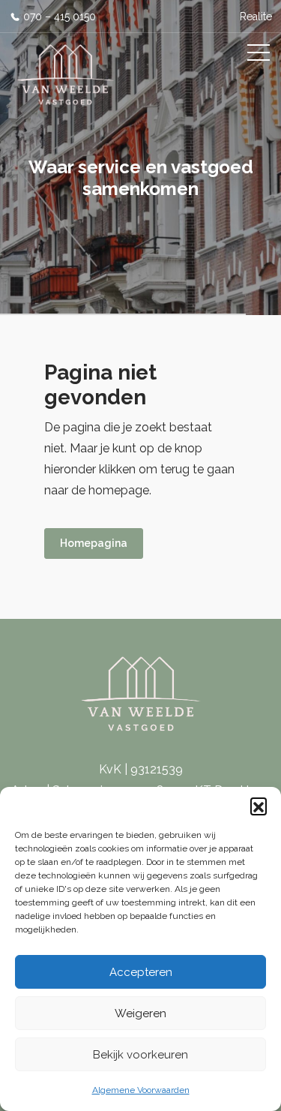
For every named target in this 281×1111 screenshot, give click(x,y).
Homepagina (93, 543)
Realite (256, 17)
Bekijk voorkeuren (140, 1054)
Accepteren (140, 972)
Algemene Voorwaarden (141, 1090)
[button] (258, 805)
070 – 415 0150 (59, 17)
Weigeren (140, 1013)
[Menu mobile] (258, 55)
